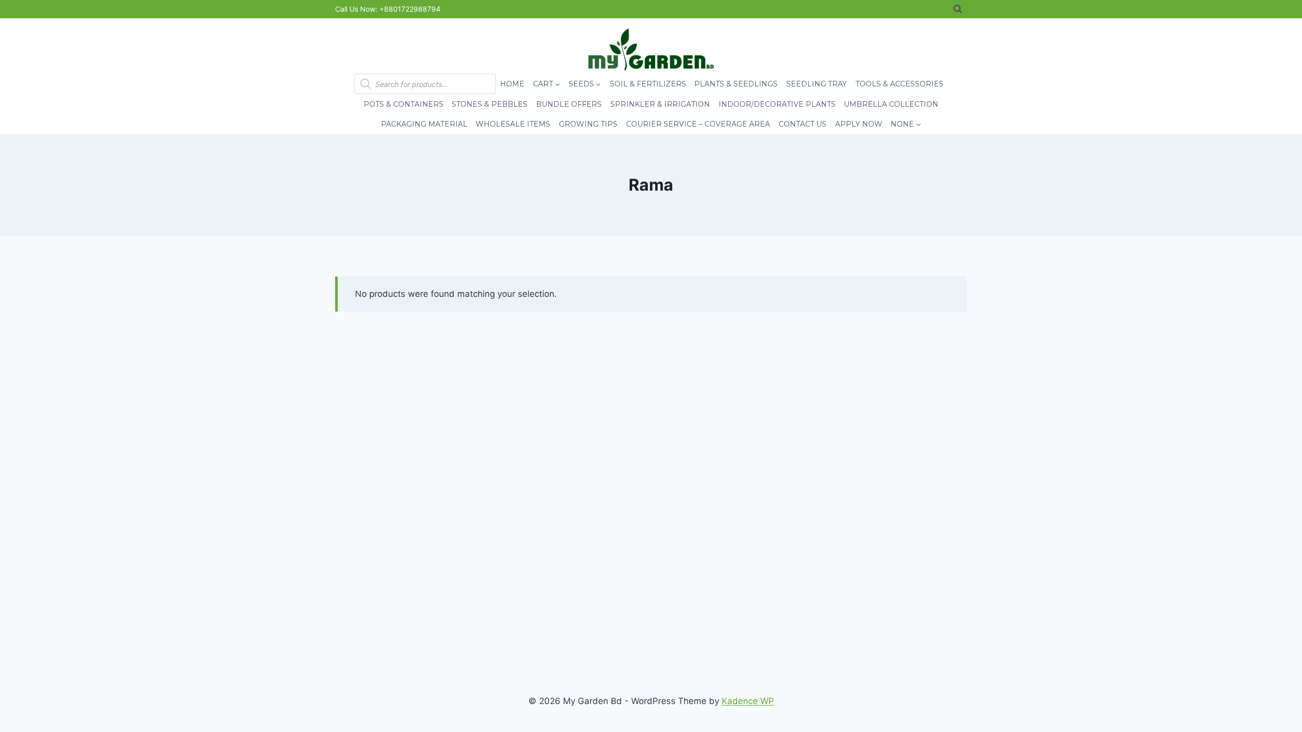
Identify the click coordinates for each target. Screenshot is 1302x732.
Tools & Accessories (899, 83)
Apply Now (858, 124)
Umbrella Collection (891, 104)
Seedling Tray (816, 83)
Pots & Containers (403, 104)
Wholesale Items (513, 124)
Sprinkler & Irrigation (660, 104)
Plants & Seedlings (736, 83)
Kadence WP (748, 701)
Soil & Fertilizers (648, 83)
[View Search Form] (958, 9)
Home (512, 83)
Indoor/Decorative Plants (777, 104)
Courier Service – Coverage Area (698, 124)
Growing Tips (588, 124)
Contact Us (802, 124)
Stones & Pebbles (489, 104)
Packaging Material (424, 124)
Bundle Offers (569, 104)
